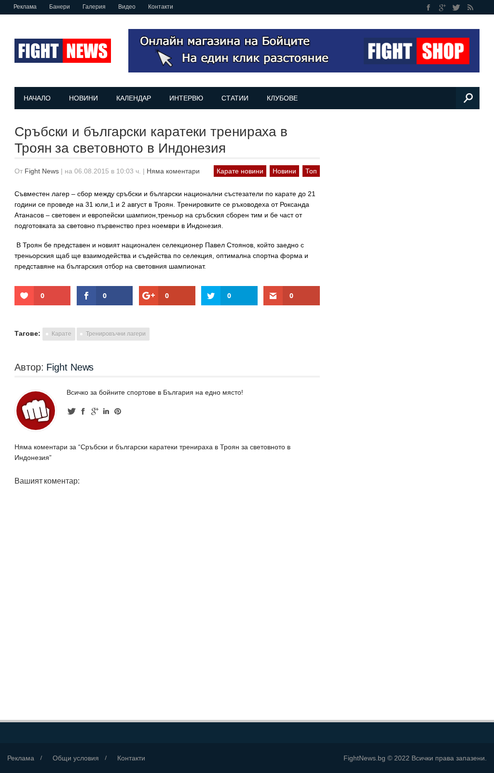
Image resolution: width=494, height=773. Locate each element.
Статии (234, 98)
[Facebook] (428, 7)
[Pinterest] (118, 411)
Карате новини (240, 171)
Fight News (42, 171)
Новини (83, 98)
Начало (37, 98)
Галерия (94, 6)
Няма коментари (173, 171)
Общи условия (76, 758)
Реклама (25, 6)
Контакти (160, 6)
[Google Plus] (442, 7)
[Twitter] (456, 7)
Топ (311, 171)
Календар (133, 98)
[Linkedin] (106, 411)
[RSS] (470, 7)
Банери (59, 6)
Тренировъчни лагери (116, 333)
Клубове (282, 98)
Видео (127, 6)
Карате (61, 333)
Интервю (186, 98)
